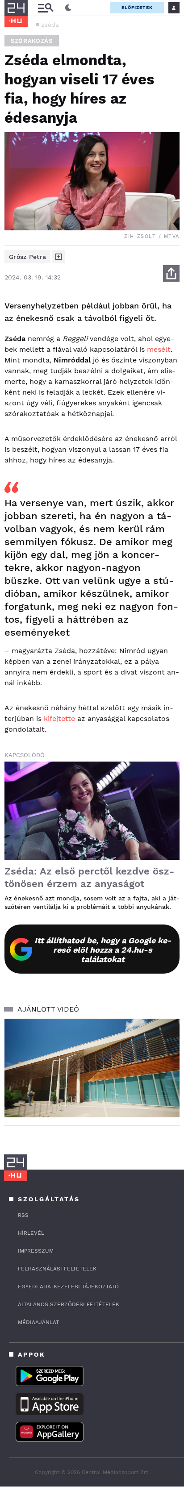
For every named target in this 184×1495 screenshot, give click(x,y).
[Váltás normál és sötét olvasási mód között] (68, 8)
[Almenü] (45, 8)
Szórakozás (32, 40)
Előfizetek (137, 7)
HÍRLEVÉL (31, 1233)
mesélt (159, 349)
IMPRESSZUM (36, 1251)
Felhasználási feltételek (57, 1269)
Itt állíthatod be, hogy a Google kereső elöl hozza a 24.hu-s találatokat (102, 950)
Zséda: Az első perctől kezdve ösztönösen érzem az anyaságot (89, 877)
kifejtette (59, 718)
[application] (92, 1068)
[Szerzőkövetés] (58, 256)
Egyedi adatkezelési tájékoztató (68, 1286)
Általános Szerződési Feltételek (68, 1304)
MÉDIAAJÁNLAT (38, 1322)
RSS (23, 1215)
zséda (50, 24)
